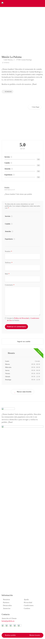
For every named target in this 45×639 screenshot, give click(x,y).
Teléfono (8, 262)
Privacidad (28, 602)
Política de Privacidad (21, 318)
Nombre (8, 251)
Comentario (9, 285)
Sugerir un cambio (23, 341)
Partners (6, 602)
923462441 (8, 91)
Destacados (7, 605)
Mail (7, 274)
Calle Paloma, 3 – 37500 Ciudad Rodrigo (17, 60)
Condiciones (29, 605)
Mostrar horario (34, 635)
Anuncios (6, 608)
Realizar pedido (10, 635)
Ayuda (26, 599)
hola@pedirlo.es (8, 621)
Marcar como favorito (24, 392)
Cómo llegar (35, 107)
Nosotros (6, 599)
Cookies (27, 608)
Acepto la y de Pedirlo (23, 319)
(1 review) (5, 62)
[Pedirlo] (5, 3)
